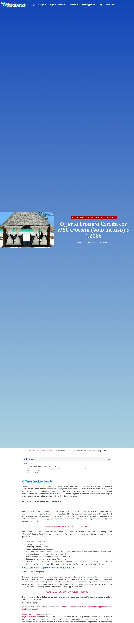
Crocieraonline (79, 217)
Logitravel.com (47, 511)
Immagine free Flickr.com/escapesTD (38, 472)
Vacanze (72, 4)
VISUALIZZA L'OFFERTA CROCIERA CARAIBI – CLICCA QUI (67, 592)
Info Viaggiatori (88, 4)
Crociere (87, 217)
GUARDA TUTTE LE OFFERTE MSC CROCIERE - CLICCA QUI (67, 526)
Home (28, 451)
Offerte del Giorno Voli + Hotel (105, 217)
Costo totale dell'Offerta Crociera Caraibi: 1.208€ (42, 466)
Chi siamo (110, 4)
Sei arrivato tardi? (34, 470)
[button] (126, 4)
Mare (92, 217)
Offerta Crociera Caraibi (34, 464)
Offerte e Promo (56, 4)
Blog (100, 4)
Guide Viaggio (38, 4)
